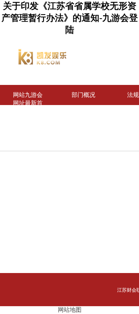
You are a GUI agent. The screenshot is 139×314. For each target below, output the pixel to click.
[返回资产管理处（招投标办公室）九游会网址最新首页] (43, 62)
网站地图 (70, 310)
